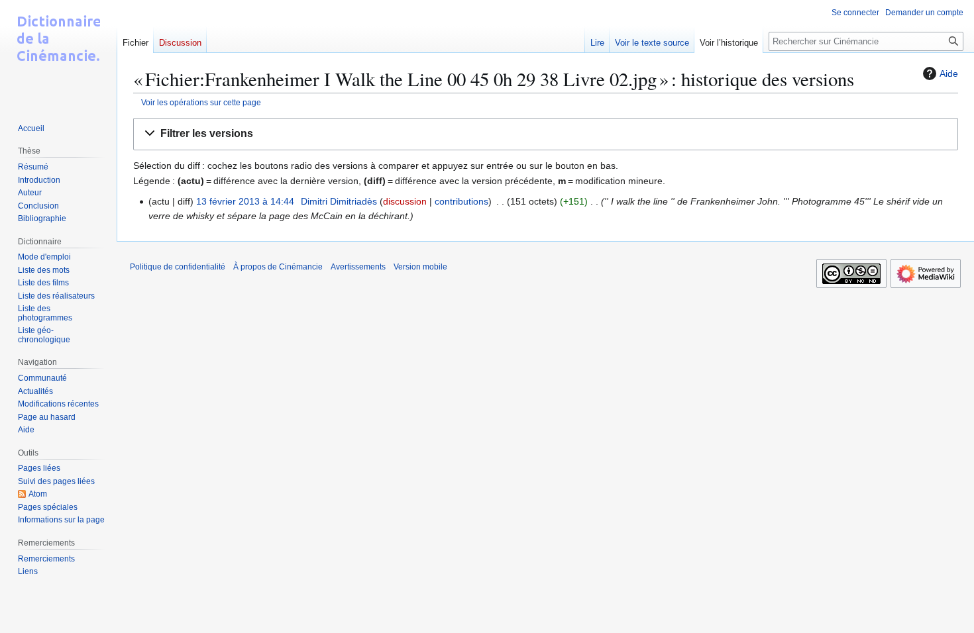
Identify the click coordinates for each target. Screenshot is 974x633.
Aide (949, 73)
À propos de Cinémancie (278, 266)
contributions (461, 201)
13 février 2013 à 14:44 (245, 201)
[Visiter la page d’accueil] (58, 53)
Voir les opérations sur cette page (201, 102)
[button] (545, 134)
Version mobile (420, 266)
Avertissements (358, 266)
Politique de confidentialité (177, 266)
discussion (405, 201)
